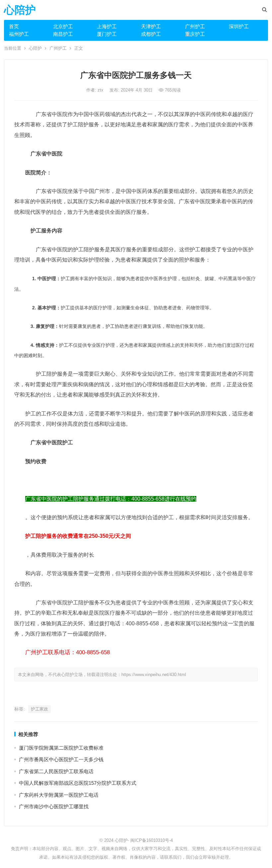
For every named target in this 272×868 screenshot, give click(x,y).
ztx (101, 90)
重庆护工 (195, 34)
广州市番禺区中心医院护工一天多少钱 (61, 759)
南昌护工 (63, 34)
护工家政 (39, 709)
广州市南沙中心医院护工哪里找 (54, 806)
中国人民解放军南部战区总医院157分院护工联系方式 (77, 783)
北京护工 (63, 26)
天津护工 (151, 26)
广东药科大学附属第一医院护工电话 (59, 795)
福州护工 (19, 34)
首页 (14, 26)
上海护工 (107, 26)
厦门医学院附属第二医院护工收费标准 (61, 748)
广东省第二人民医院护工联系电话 (56, 771)
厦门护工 (107, 34)
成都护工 (151, 34)
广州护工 (195, 26)
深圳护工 (239, 26)
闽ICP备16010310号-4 (151, 840)
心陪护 (20, 10)
